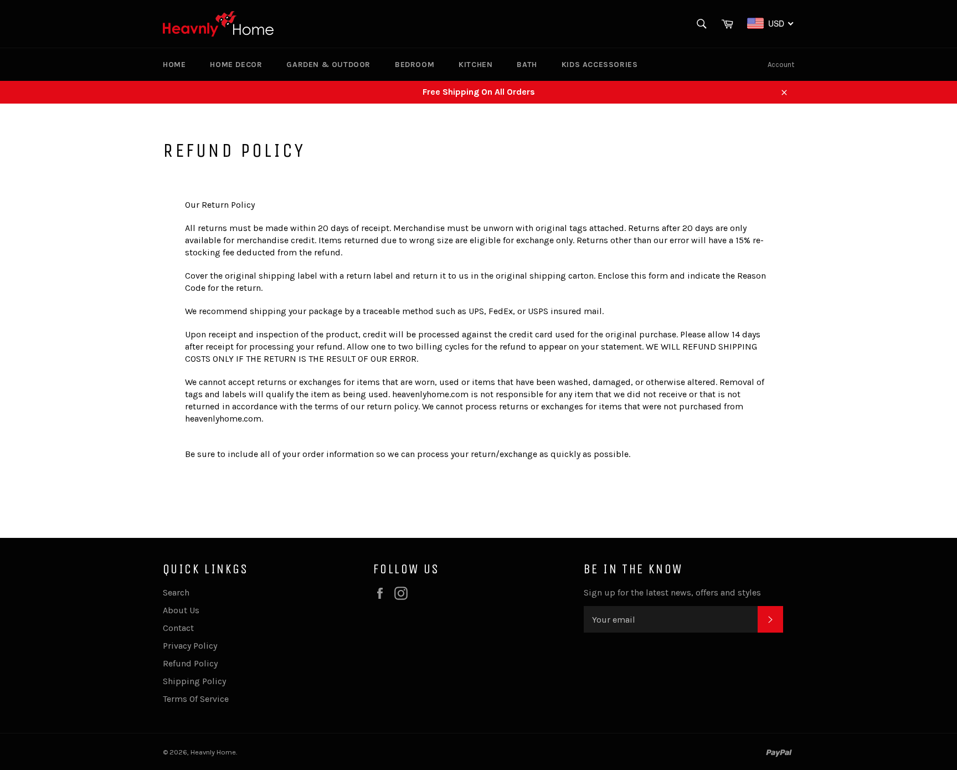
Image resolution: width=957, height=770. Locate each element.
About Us (181, 610)
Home (174, 64)
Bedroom (414, 64)
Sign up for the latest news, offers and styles (672, 592)
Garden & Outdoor (328, 64)
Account (781, 64)
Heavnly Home (213, 752)
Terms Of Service (196, 699)
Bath (527, 64)
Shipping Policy (194, 681)
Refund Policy (190, 663)
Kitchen (475, 64)
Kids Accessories (600, 64)
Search (176, 592)
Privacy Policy (190, 645)
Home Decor (236, 64)
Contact (178, 628)
